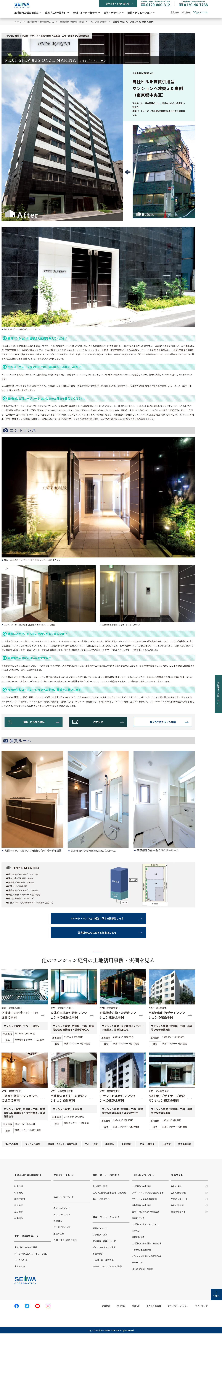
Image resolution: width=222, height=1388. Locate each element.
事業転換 (109, 1144)
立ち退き (18, 1211)
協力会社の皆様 (153, 1305)
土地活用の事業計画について (145, 1224)
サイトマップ (201, 1305)
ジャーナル (137, 1262)
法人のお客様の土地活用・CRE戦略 (109, 1192)
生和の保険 (176, 1186)
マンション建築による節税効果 (146, 1256)
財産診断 (18, 1186)
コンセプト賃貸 (100, 1234)
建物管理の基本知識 (141, 1205)
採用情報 (186, 12)
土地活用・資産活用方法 (40, 21)
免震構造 (57, 1220)
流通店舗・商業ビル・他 (104, 1240)
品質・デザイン (112, 12)
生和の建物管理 (178, 1192)
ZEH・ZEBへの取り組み (65, 1239)
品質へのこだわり (61, 1208)
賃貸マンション (100, 1228)
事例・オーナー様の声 (85, 12)
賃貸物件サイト (178, 1211)
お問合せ (98, 722)
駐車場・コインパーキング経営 (107, 1266)
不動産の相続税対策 (141, 1249)
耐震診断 (18, 1218)
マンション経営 (98, 21)
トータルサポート (22, 1260)
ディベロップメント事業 (104, 1247)
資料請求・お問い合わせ (117, 3)
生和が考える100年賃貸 (25, 1247)
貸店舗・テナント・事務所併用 (62, 1144)
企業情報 (175, 12)
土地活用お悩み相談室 (26, 12)
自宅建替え (127, 1144)
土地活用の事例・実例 (72, 21)
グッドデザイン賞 (61, 1227)
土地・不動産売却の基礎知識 (145, 1211)
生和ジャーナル (61, 1175)
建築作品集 (58, 1233)
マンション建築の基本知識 (144, 1198)
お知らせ (136, 1305)
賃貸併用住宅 (184, 1144)
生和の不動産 (177, 1205)
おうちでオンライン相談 (163, 722)
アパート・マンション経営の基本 (148, 1192)
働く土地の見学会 (101, 1198)
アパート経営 (91, 1144)
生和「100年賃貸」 (55, 12)
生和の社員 (19, 1266)
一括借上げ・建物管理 (103, 1260)
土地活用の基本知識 (141, 1186)
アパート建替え (147, 1144)
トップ (18, 21)
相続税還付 (19, 1198)
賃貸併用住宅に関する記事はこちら (97, 932)
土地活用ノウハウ (141, 1175)
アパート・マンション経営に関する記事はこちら (97, 918)
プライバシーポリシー (178, 1305)
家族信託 (18, 1205)
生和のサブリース (179, 1198)
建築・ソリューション (139, 12)
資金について (138, 1218)
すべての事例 (11, 1144)
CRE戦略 (18, 1192)
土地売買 (166, 1144)
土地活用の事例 (100, 1186)
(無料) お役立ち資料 (34, 722)
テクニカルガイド (61, 1214)
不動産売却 (98, 1253)
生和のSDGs (202, 12)
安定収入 (136, 1230)
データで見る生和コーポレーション (31, 1253)
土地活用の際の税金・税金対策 (146, 1243)
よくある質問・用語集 (142, 1268)
